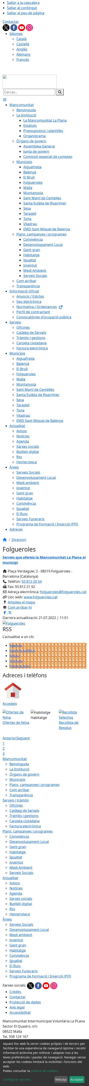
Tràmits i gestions (24, 815)
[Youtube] (22, 27)
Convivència (19, 836)
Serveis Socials (21, 872)
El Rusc (15, 965)
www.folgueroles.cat (40, 597)
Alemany (23, 54)
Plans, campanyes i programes (35, 784)
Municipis (17, 779)
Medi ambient (21, 934)
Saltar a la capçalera (23, 2)
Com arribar (19, 789)
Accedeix (10, 703)
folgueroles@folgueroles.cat (63, 591)
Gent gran (18, 846)
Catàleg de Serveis (24, 810)
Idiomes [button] (16, 33)
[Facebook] (14, 27)
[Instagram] (29, 27)
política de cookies (44, 1071)
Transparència (21, 795)
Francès (22, 59)
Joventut (16, 862)
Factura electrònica (25, 826)
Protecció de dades (25, 1002)
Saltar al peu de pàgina (25, 13)
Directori (19, 539)
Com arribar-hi (20, 607)
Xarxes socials (21, 898)
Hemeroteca (20, 914)
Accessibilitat (20, 1012)
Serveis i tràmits (16, 800)
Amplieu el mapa (21, 602)
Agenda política (22, 650)
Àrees (7, 919)
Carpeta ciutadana (25, 821)
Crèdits (15, 991)
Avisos (15, 655)
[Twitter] (6, 27)
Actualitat (10, 877)
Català (21, 38)
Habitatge (18, 852)
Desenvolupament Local (29, 841)
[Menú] (5, 99)
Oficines (16, 805)
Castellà (22, 44)
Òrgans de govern (24, 774)
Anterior (9, 738)
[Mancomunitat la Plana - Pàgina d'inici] (30, 81)
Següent (23, 738)
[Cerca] (60, 92)
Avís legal (17, 1007)
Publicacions (20, 666)
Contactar (11, 21)
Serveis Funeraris (24, 971)
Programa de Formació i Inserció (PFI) (40, 976)
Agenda (16, 645)
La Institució (19, 769)
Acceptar (76, 1079)
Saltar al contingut (22, 7)
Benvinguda (19, 764)
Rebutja (61, 1079)
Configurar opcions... (18, 1079)
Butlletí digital (21, 903)
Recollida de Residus (68, 725)
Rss (12, 909)
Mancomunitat (15, 758)
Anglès (21, 49)
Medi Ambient (21, 867)
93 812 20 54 (32, 581)
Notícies (16, 661)
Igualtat (16, 857)
